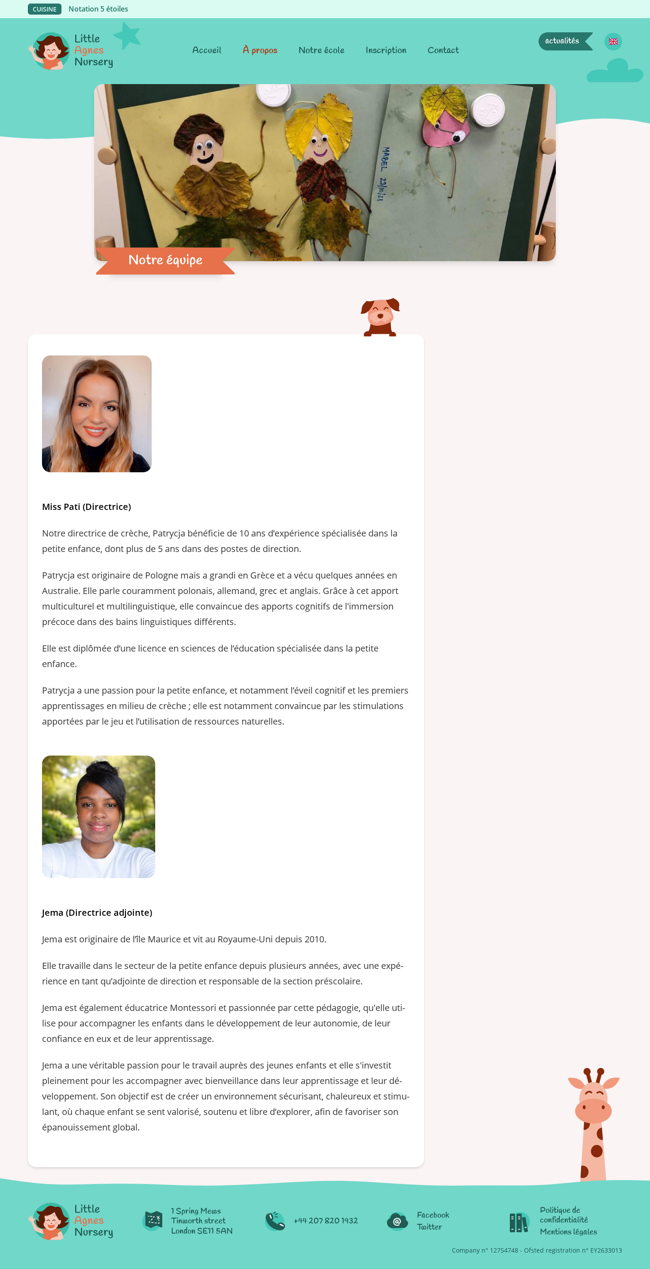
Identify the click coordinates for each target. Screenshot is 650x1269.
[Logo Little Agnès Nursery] (70, 51)
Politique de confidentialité (564, 1216)
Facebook (433, 1216)
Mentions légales (568, 1232)
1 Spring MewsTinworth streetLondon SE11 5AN (202, 1222)
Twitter (429, 1228)
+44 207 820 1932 (326, 1221)
